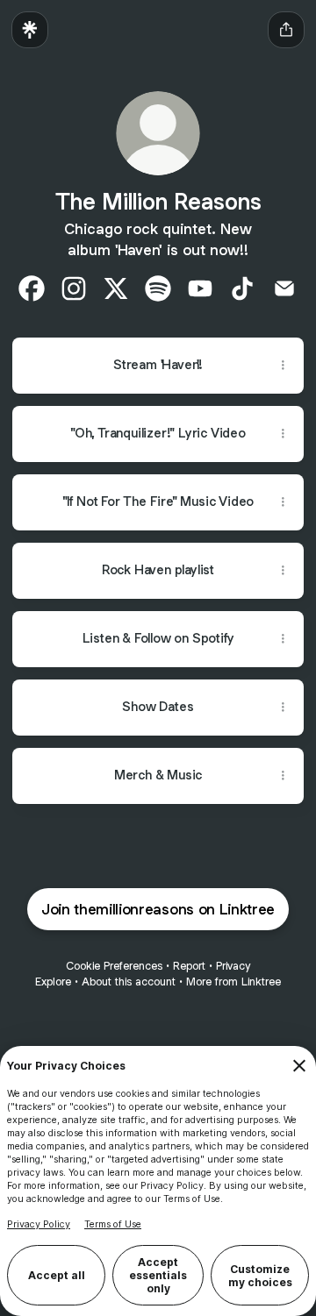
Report (189, 965)
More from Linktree (233, 981)
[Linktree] (29, 29)
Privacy (233, 965)
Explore (53, 981)
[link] (32, 288)
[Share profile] (286, 29)
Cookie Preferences (114, 965)
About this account (129, 981)
